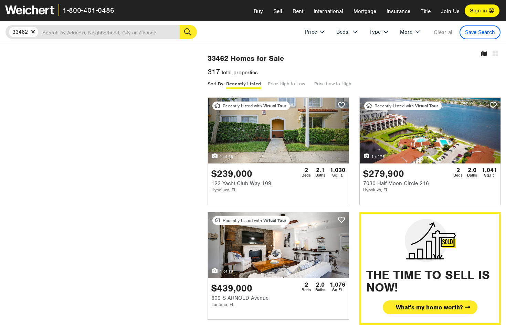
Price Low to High (332, 84)
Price (311, 32)
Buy (258, 11)
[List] (495, 54)
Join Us (450, 11)
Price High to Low (286, 84)
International (328, 11)
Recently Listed (243, 84)
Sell (277, 11)
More (406, 32)
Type (375, 32)
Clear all (444, 32)
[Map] (484, 54)
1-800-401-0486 (88, 10)
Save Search (480, 32)
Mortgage (365, 11)
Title (426, 11)
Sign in (479, 10)
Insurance (398, 11)
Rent (298, 11)
